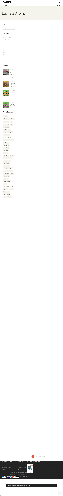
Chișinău (10, 132)
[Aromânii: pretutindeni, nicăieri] (39, 338)
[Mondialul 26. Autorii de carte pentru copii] (6, 93)
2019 (8, 122)
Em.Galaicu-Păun (7, 147)
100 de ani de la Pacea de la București (30, 270)
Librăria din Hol (6, 163)
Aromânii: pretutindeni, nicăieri (28, 356)
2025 (8, 124)
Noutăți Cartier (6, 173)
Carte (9, 129)
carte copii (5, 132)
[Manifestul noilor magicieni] (6, 84)
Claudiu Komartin (7, 134)
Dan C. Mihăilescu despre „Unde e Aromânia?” (33, 183)
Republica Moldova (7, 181)
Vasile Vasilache (6, 191)
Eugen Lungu (6, 150)
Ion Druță (12, 155)
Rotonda (5, 183)
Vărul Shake (5, 56)
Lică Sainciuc (6, 168)
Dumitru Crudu (10, 140)
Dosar (4, 43)
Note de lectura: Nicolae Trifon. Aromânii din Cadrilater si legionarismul (36, 226)
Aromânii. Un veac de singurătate (28, 314)
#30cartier (5, 116)
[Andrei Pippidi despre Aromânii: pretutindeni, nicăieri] (39, 425)
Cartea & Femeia (6, 39)
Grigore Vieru (6, 155)
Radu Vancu (6, 178)
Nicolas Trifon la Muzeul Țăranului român (31, 139)
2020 (11, 122)
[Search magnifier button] (59, 5)
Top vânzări (6, 189)
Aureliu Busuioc (6, 127)
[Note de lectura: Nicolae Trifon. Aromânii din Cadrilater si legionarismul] (39, 207)
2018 (4, 122)
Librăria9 (9, 158)
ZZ (3, 61)
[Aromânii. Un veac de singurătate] (39, 296)
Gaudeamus (6, 153)
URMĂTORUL (42, 456)
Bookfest (5, 129)
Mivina (11, 168)
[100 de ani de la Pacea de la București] (39, 252)
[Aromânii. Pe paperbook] (39, 79)
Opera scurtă (5, 50)
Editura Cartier (6, 145)
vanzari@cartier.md (6, 467)
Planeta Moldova (7, 176)
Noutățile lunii (6, 48)
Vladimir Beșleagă (7, 194)
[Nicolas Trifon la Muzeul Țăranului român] (39, 121)
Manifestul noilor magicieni (12, 85)
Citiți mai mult (21, 61)
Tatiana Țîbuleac (6, 186)
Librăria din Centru (7, 160)
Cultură (5, 140)
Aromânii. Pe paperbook (25, 96)
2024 (4, 124)
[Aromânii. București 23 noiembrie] (39, 382)
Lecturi (5, 158)
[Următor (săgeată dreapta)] (0, 495)
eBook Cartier (6, 142)
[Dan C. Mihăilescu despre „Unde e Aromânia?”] (39, 165)
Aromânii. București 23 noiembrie (28, 400)
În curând (5, 46)
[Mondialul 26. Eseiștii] (6, 105)
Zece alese (5, 58)
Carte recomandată (7, 37)
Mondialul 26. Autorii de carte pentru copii (12, 95)
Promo (4, 52)
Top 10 (4, 54)
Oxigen (12, 173)
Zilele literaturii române (8, 196)
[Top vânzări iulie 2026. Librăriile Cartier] (6, 72)
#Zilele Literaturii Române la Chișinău (8, 119)
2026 (11, 124)
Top (12, 186)
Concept (4, 41)
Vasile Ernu (12, 189)
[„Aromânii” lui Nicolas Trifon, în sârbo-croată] (39, 36)
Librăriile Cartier (6, 165)
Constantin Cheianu (7, 137)
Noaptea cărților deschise (8, 171)
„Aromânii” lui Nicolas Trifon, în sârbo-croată (32, 54)
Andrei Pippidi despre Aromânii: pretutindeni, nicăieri (35, 443)
